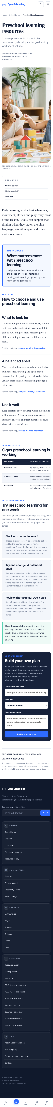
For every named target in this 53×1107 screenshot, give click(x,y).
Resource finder (12, 965)
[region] (26, 475)
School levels (14, 15)
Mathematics (10, 914)
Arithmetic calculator (14, 998)
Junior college (11, 896)
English (8, 920)
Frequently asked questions (17, 1056)
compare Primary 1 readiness (32, 392)
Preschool (9, 876)
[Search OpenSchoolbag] (41, 4)
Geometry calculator (13, 1012)
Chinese (8, 934)
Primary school (11, 883)
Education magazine (13, 852)
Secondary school (12, 890)
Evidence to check (13, 712)
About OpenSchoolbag (15, 1043)
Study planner (11, 971)
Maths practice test (13, 1025)
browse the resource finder (31, 431)
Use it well (9, 197)
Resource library (12, 859)
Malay (7, 940)
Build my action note (26, 734)
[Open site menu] (48, 4)
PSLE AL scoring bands (15, 992)
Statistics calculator (13, 1018)
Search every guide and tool (13, 807)
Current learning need (15, 686)
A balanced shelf (12, 191)
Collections (9, 845)
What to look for (11, 186)
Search (45, 813)
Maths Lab (9, 978)
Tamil (7, 947)
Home (4, 15)
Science (8, 927)
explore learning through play (32, 348)
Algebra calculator (12, 1005)
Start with (9, 700)
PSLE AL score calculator (15, 985)
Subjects (8, 839)
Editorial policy (11, 1049)
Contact (8, 1063)
